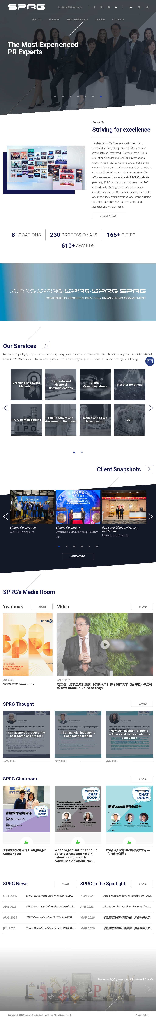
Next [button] (150, 408)
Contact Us (118, 19)
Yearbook (13, 606)
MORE (42, 606)
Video (63, 606)
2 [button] (63, 96)
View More (78, 556)
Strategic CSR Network (69, 7)
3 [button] (70, 96)
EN (130, 7)
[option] (78, 53)
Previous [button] (5, 408)
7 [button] (101, 96)
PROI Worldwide (139, 177)
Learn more (109, 216)
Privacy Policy (142, 1015)
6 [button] (93, 96)
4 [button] (78, 96)
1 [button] (55, 96)
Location (100, 19)
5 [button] (85, 96)
